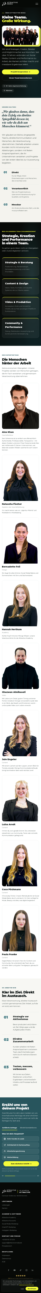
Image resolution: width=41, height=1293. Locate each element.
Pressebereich (7, 1246)
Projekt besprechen (20, 72)
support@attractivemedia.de (12, 1243)
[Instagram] (26, 1270)
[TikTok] (20, 1270)
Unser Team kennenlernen (20, 78)
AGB (3, 1262)
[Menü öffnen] (37, 4)
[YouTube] (14, 1270)
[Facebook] (8, 1270)
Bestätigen (32, 1288)
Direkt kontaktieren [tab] (28, 1128)
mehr (22, 1288)
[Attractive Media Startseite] (10, 4)
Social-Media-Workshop (10, 1224)
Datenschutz (6, 1258)
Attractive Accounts (9, 1221)
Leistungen (6, 1205)
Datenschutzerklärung (26, 1284)
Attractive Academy (9, 1217)
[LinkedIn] (32, 1270)
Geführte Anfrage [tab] (9, 1128)
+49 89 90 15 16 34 (8, 1240)
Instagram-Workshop (9, 1230)
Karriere (4, 1208)
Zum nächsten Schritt (21, 1164)
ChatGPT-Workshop (9, 1227)
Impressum (6, 1255)
